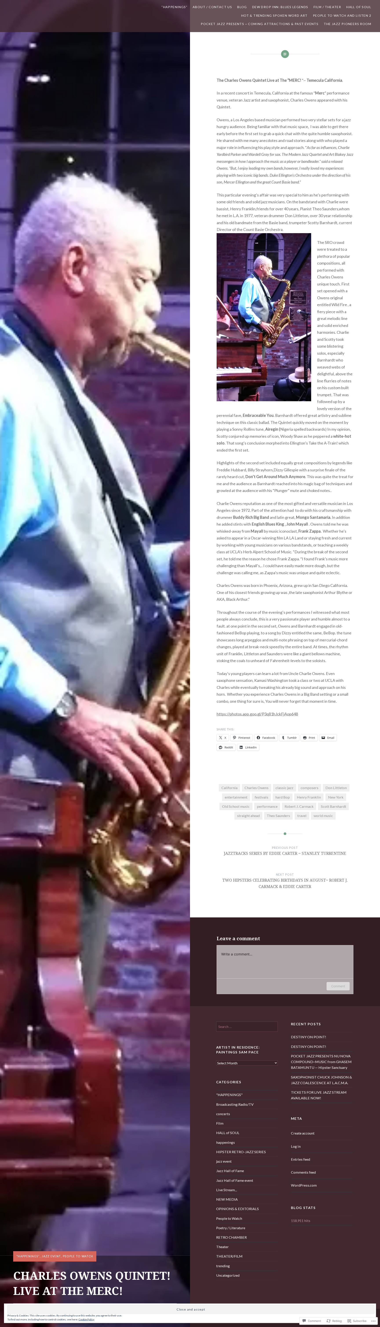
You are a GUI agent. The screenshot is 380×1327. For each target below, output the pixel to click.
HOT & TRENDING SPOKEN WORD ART (274, 15)
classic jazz (284, 788)
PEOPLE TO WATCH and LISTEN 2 (342, 15)
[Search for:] (247, 1026)
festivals (261, 797)
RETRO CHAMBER (231, 1237)
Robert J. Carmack (299, 806)
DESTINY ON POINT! (308, 1037)
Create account (302, 1133)
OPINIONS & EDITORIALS (237, 1209)
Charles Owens (257, 788)
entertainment (236, 797)
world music (323, 815)
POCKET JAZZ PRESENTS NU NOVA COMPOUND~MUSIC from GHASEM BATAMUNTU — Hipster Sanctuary (321, 1061)
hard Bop (282, 797)
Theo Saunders (278, 815)
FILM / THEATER (327, 7)
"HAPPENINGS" (28, 1256)
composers (309, 788)
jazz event (51, 1256)
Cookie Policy (86, 1319)
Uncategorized (227, 1275)
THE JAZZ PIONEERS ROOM (347, 24)
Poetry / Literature (230, 1228)
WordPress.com (304, 1185)
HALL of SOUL (358, 7)
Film (219, 1123)
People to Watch (78, 1256)
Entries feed (300, 1159)
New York (335, 797)
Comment (338, 986)
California (229, 788)
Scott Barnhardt (333, 806)
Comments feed (303, 1172)
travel (302, 815)
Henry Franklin (309, 797)
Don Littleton (336, 788)
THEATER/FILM (229, 1256)
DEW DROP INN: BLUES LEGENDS (280, 7)
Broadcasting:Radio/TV (235, 1104)
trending (223, 1266)
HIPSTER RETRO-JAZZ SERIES (241, 1152)
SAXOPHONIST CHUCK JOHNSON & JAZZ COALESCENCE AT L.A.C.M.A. (321, 1080)
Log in (296, 1146)
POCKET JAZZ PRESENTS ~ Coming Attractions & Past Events (259, 24)
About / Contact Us (212, 7)
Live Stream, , (226, 1190)
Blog (242, 7)
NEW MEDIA (227, 1199)
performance (267, 806)
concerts (223, 1114)
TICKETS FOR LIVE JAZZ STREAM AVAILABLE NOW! (319, 1095)
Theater (222, 1247)
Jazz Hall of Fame (230, 1171)
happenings (225, 1142)
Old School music (236, 806)
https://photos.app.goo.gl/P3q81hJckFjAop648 (257, 714)
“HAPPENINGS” (174, 7)
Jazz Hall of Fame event (234, 1180)
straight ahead (248, 815)
